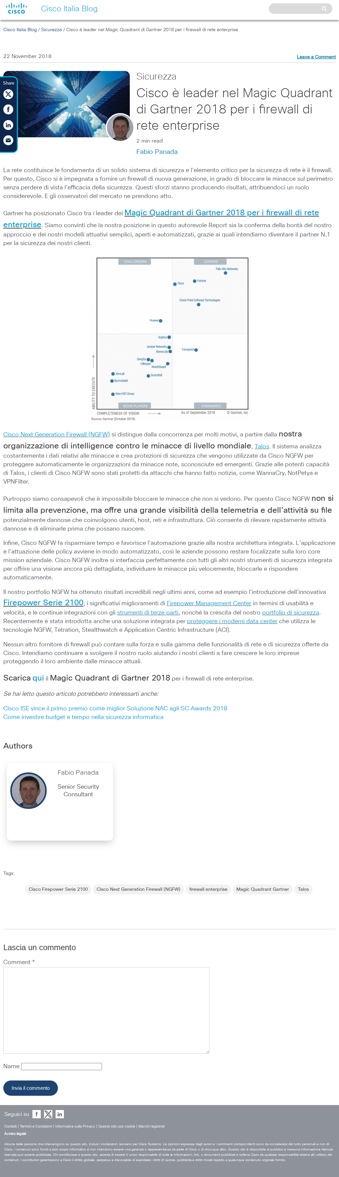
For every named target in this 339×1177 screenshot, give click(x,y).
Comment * (19, 962)
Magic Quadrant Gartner (262, 889)
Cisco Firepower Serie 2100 (58, 889)
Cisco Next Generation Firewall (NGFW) (56, 435)
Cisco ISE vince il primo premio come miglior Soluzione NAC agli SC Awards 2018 (115, 709)
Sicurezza (51, 30)
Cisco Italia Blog (20, 30)
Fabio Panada (157, 152)
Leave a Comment (316, 57)
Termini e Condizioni (36, 1126)
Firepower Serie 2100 (43, 603)
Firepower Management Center (209, 604)
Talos (262, 447)
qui (38, 678)
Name (12, 1067)
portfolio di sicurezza (290, 613)
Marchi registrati (151, 1126)
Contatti (10, 1126)
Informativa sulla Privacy (75, 1126)
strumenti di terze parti (147, 613)
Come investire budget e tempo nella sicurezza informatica (83, 717)
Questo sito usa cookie (116, 1126)
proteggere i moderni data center (232, 621)
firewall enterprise (208, 889)
